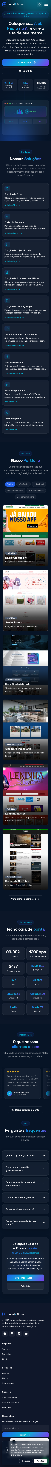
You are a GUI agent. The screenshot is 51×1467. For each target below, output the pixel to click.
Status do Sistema (10, 1402)
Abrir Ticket (7, 1407)
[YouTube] (26, 1334)
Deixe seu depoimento (27, 1109)
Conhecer (9, 429)
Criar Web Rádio (23, 62)
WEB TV (5, 1373)
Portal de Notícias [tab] (15, 490)
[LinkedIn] (19, 1334)
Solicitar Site (10, 205)
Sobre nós (6, 1349)
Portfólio (6, 1354)
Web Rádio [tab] (23, 484)
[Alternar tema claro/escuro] (39, 4)
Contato (6, 1359)
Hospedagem (8, 1383)
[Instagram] (12, 1334)
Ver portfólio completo (23, 898)
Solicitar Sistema (12, 345)
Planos (5, 1378)
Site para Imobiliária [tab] (25, 497)
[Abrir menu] (46, 4)
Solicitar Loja (10, 261)
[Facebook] (5, 1334)
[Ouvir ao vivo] (27, 111)
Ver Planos (9, 401)
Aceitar (40, 1461)
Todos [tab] (10, 484)
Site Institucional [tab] (36, 490)
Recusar (26, 1461)
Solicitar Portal (11, 233)
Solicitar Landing (12, 317)
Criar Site (27, 70)
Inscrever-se (26, 1435)
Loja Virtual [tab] (39, 484)
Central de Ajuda (9, 1397)
